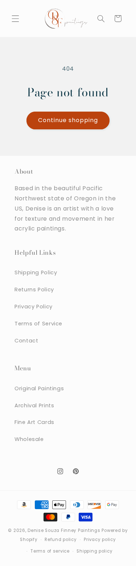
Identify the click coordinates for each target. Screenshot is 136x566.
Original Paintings (39, 388)
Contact (26, 340)
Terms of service (50, 551)
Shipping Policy (36, 272)
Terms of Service (38, 323)
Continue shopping (68, 120)
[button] (15, 18)
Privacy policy (100, 539)
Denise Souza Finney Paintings (64, 530)
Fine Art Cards (34, 422)
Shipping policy (94, 551)
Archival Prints (34, 405)
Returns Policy (34, 289)
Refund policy (61, 539)
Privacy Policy (34, 306)
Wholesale (29, 439)
